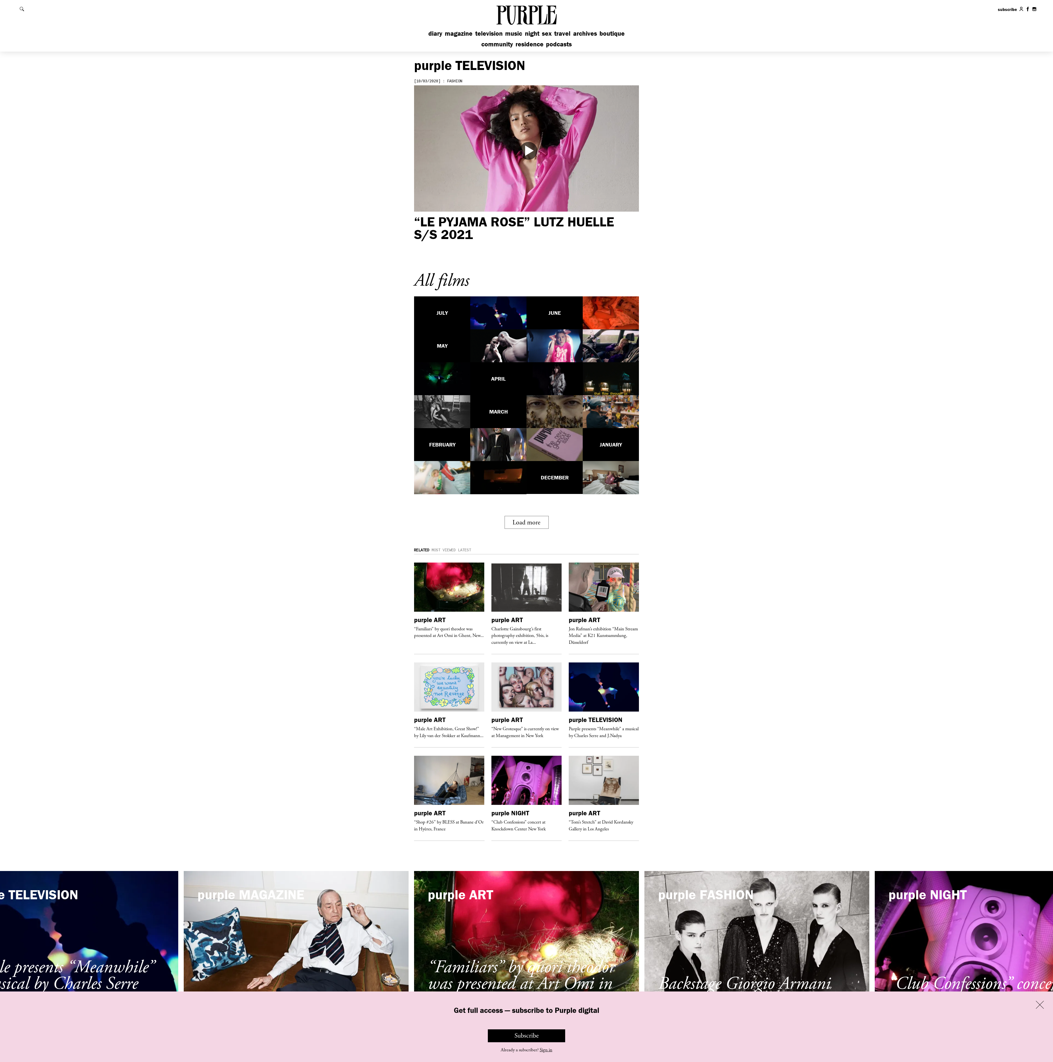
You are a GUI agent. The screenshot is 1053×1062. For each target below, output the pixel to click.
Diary (435, 33)
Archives (585, 33)
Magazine (458, 33)
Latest (464, 550)
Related (421, 550)
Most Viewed (444, 550)
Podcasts (559, 44)
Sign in (546, 1050)
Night (532, 33)
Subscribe (526, 1036)
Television (489, 33)
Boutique (612, 33)
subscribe (1007, 9)
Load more (526, 522)
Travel (562, 33)
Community (497, 44)
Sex (547, 33)
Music (513, 33)
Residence (530, 44)
